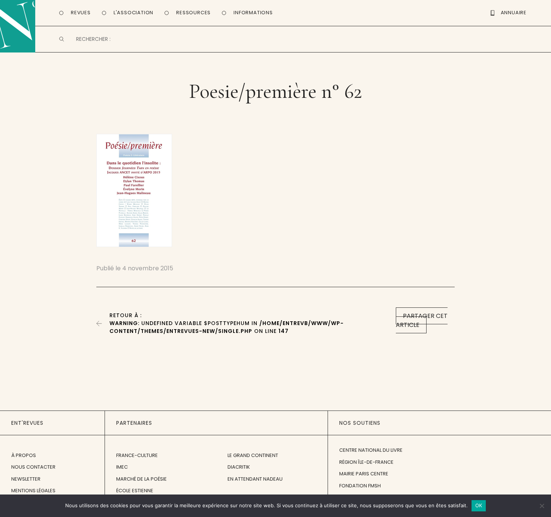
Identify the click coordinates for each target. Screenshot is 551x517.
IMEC (122, 467)
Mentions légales (33, 490)
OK (478, 505)
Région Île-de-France (366, 462)
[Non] (541, 506)
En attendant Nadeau (255, 479)
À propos (23, 455)
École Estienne (134, 490)
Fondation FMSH (360, 485)
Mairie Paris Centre (363, 473)
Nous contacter (33, 467)
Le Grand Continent (253, 455)
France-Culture (137, 455)
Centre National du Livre (371, 450)
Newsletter (25, 479)
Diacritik (239, 467)
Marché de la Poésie (141, 479)
